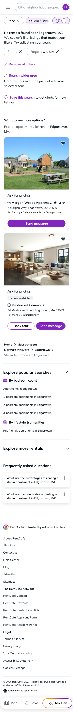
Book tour (21, 326)
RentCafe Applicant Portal (20, 617)
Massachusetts (27, 344)
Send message (36, 223)
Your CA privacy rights (17, 653)
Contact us (10, 552)
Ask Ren (61, 703)
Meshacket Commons (28, 305)
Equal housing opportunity (22, 690)
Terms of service (14, 639)
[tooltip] (9, 202)
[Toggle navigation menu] (8, 7)
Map (14, 703)
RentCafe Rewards (15, 603)
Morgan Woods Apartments (33, 203)
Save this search (22, 97)
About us (9, 545)
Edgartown (42, 350)
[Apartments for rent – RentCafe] (13, 527)
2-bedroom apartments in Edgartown (27, 405)
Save (34, 703)
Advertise (9, 574)
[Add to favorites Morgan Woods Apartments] (63, 143)
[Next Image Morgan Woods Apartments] (61, 163)
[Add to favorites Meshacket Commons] (63, 239)
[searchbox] (42, 7)
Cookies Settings (14, 668)
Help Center (11, 560)
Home (8, 344)
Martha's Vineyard (16, 350)
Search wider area (23, 75)
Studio (12, 52)
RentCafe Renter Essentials (21, 610)
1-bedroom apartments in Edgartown (27, 397)
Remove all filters (22, 64)
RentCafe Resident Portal (20, 625)
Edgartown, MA (42, 52)
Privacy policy (12, 646)
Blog (6, 567)
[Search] (65, 7)
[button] (36, 163)
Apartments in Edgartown (20, 388)
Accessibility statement (18, 660)
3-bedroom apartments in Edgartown (27, 413)
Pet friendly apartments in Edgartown (27, 430)
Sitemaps (9, 581)
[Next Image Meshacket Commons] (61, 259)
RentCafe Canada (15, 595)
